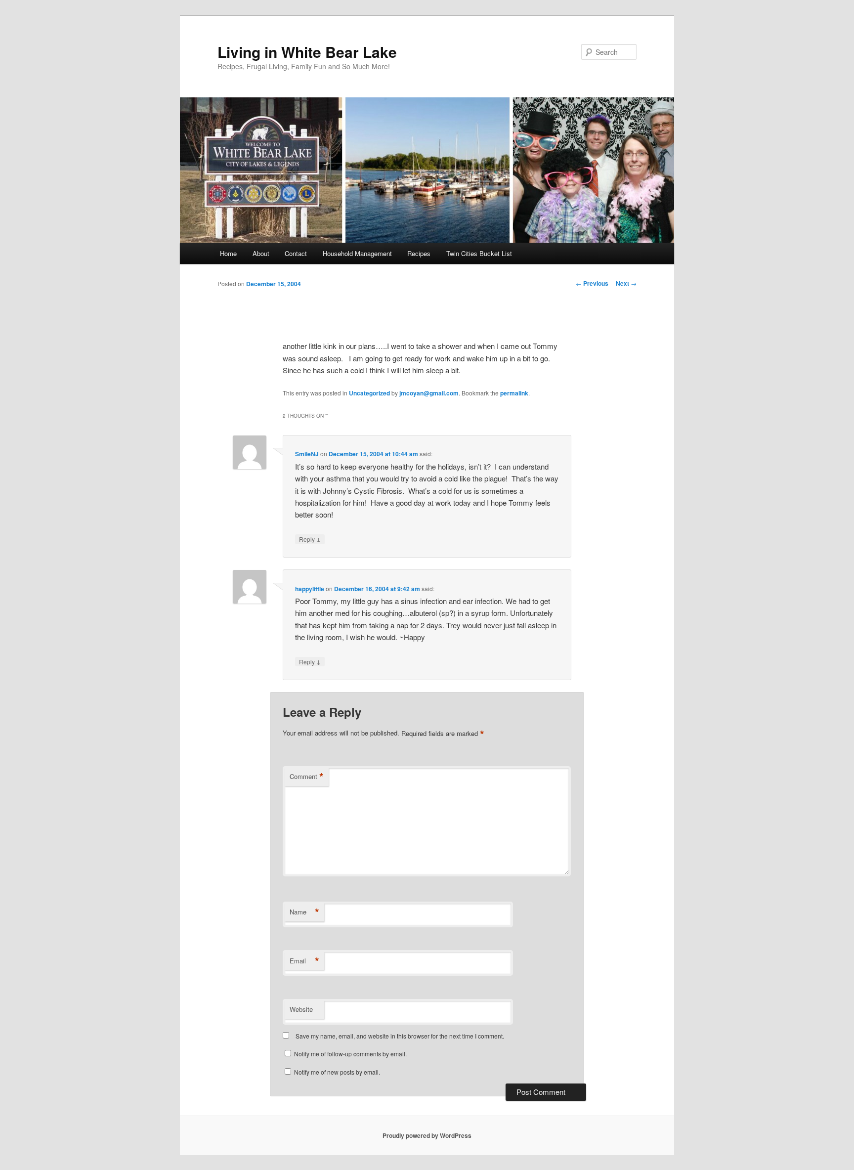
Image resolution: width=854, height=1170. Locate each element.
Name (304, 912)
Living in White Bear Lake (307, 51)
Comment (307, 776)
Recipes (418, 253)
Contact (296, 253)
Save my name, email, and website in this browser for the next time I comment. (400, 1036)
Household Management (357, 253)
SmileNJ (307, 453)
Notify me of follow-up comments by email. (350, 1053)
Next (626, 283)
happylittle (309, 588)
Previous (592, 283)
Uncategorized (369, 393)
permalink (514, 393)
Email (304, 961)
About (261, 253)
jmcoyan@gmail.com (429, 393)
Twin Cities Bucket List (479, 253)
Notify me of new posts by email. (337, 1072)
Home (228, 253)
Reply (310, 538)
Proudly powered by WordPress (427, 1135)
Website (301, 1009)
